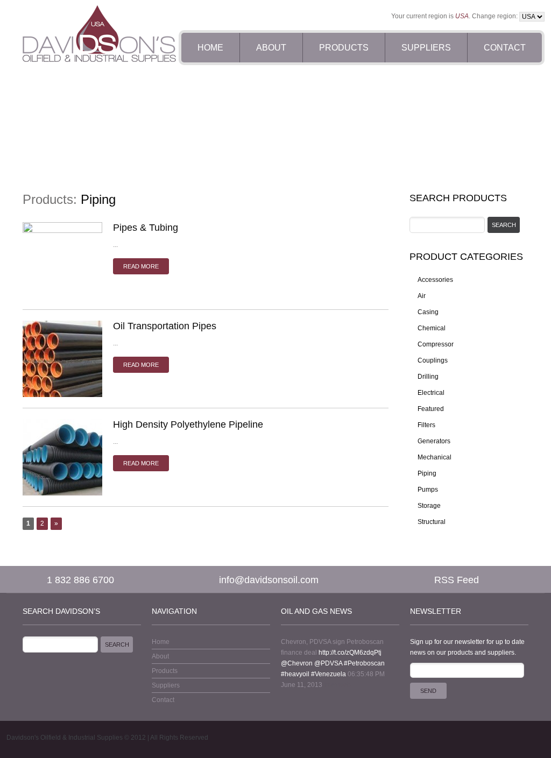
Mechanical (434, 457)
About (271, 47)
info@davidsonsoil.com (269, 580)
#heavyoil (295, 674)
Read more (141, 266)
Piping (427, 473)
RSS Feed (456, 580)
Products (344, 47)
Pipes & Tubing (145, 227)
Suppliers (426, 47)
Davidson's (22, 737)
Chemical (432, 328)
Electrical (431, 392)
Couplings (433, 360)
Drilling (428, 376)
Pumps (428, 489)
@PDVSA (328, 663)
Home (210, 47)
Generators (434, 441)
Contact (505, 47)
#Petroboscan (364, 663)
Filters (426, 425)
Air (422, 296)
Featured (431, 409)
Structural (432, 522)
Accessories (435, 280)
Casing (428, 312)
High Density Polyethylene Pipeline (188, 424)
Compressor (436, 344)
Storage (429, 505)
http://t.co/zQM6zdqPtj (350, 652)
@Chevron (297, 663)
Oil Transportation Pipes (164, 326)
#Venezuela (328, 674)
